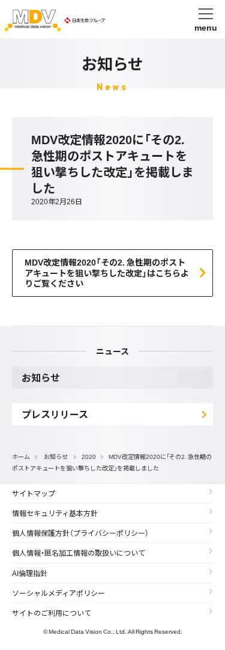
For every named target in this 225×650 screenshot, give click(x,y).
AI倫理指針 (29, 573)
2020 (89, 456)
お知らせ (56, 456)
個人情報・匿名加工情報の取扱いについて (78, 552)
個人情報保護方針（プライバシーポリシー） (80, 532)
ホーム (21, 456)
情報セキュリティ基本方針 (55, 513)
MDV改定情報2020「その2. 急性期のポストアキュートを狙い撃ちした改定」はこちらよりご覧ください (107, 272)
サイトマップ (33, 493)
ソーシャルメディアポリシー (58, 593)
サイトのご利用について (51, 612)
